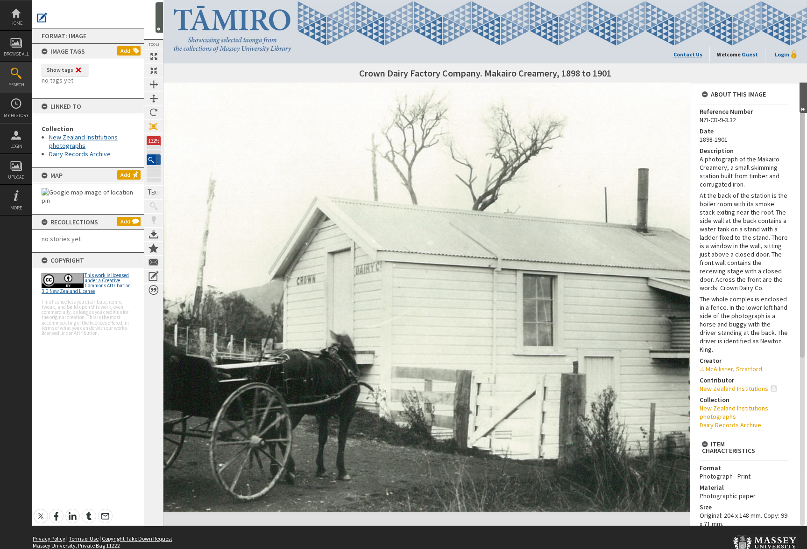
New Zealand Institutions (734, 388)
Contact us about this (153, 262)
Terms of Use (84, 538)
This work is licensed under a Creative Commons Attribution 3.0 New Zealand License (86, 283)
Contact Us (687, 54)
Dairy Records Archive (80, 154)
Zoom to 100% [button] (153, 126)
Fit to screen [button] (153, 70)
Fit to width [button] (153, 84)
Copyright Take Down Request (137, 538)
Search (16, 85)
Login (16, 146)
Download (153, 234)
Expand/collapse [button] (803, 98)
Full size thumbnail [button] (153, 56)
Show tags (60, 69)
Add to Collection (153, 248)
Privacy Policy (49, 538)
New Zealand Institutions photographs (83, 141)
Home (16, 23)
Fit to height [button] (153, 98)
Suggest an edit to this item (42, 18)
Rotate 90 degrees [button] (153, 112)
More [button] (16, 208)
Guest (750, 54)
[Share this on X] (41, 511)
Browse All (16, 54)
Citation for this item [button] (153, 290)
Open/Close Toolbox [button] (159, 17)
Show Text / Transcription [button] (153, 192)
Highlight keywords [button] (153, 220)
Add (125, 50)
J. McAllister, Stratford (731, 369)
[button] (154, 159)
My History (16, 115)
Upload (16, 177)
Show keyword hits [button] (153, 206)
